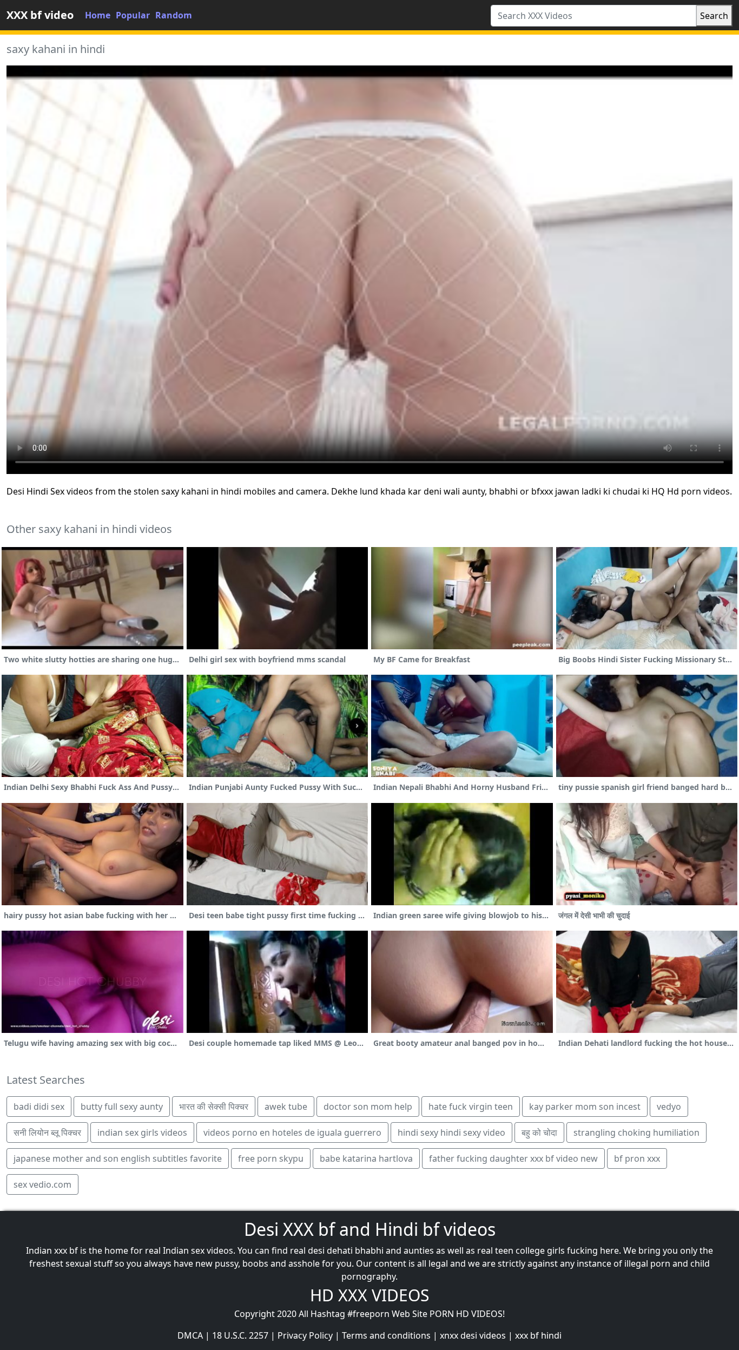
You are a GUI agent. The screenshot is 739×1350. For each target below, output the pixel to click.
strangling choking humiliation (636, 1132)
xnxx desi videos (473, 1335)
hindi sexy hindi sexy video (451, 1132)
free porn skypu (270, 1158)
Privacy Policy (305, 1335)
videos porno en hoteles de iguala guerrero (292, 1132)
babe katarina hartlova (366, 1158)
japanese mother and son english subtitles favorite (118, 1158)
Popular (133, 15)
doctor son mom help (368, 1106)
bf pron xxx (637, 1158)
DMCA (190, 1335)
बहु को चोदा (539, 1132)
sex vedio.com (42, 1184)
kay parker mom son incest (585, 1106)
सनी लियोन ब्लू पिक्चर (47, 1132)
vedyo (669, 1106)
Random (173, 15)
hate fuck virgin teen (470, 1106)
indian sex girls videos (142, 1132)
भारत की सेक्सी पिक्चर (213, 1106)
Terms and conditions (386, 1335)
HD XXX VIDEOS (369, 1295)
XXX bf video (40, 15)
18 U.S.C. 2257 (240, 1335)
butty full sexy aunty (122, 1106)
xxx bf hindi (538, 1335)
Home (97, 15)
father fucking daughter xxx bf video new (513, 1158)
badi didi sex (39, 1106)
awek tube (286, 1106)
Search (714, 16)
